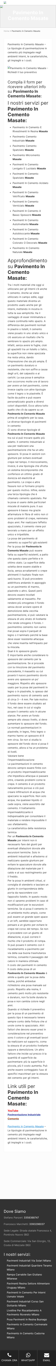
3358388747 (31, 1217)
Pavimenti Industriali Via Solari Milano (29, 1260)
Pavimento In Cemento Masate (26, 1126)
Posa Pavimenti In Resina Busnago (27, 1319)
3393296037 (37, 1224)
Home (6, 31)
